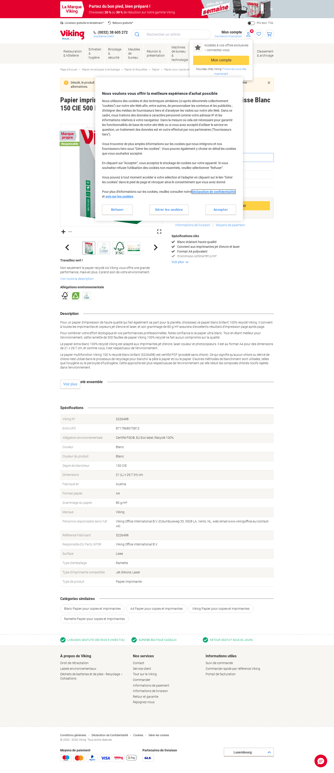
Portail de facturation (221, 674)
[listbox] (111, 248)
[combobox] (171, 34)
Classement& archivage (265, 53)
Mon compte (221, 60)
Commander (141, 680)
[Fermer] (269, 82)
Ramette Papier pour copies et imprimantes (94, 619)
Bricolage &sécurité (114, 53)
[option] (88, 248)
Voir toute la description (77, 279)
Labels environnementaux (78, 668)
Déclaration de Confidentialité (110, 735)
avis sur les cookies (119, 196)
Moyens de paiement (230, 225)
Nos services (143, 656)
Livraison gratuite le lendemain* (84, 23)
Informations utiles (221, 656)
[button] (63, 231)
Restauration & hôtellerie (72, 53)
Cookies (138, 735)
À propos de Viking (75, 656)
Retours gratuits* (122, 23)
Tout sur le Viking (145, 674)
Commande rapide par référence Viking (233, 668)
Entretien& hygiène (95, 53)
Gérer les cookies (159, 735)
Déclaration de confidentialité (213, 191)
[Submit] (137, 34)
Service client (142, 668)
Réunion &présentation (156, 53)
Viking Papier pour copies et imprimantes (220, 608)
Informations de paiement (151, 685)
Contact (138, 663)
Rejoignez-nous (144, 702)
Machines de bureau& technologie (180, 53)
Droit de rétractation (74, 663)
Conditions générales (73, 735)
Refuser (117, 209)
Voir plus (178, 262)
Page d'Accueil (68, 69)
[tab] (94, 667)
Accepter (221, 209)
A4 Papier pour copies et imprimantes (156, 608)
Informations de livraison (192, 225)
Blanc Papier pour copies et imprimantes (92, 608)
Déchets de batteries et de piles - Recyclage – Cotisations (91, 676)
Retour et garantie (145, 696)
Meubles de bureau (134, 53)
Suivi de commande (219, 663)
